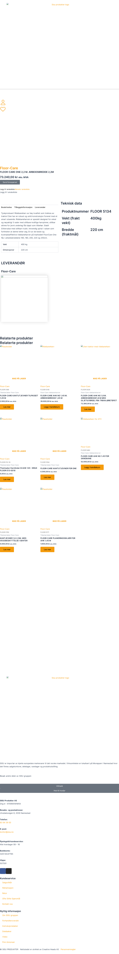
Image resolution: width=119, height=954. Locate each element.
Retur (4, 893)
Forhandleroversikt (10, 920)
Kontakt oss (7, 904)
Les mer (6, 407)
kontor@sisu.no (7, 832)
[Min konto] (3, 102)
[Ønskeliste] (3, 109)
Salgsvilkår (7, 882)
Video (4, 937)
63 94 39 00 (5, 822)
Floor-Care (9, 168)
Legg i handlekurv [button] (52, 407)
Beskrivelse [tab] (6, 207)
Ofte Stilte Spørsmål (11, 898)
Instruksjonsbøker (10, 926)
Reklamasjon (7, 888)
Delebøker (6, 931)
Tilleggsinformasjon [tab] (23, 207)
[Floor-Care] (24, 298)
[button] (59, 89)
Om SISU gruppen (10, 915)
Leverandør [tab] (40, 207)
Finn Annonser (8, 942)
